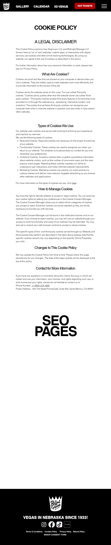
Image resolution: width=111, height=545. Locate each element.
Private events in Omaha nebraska (32, 474)
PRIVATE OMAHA (45, 396)
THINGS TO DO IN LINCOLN (30, 370)
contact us (72, 282)
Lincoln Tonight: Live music (29, 458)
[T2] (67, 524)
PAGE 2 (29, 386)
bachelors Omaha (24, 448)
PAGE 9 (91, 386)
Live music (21, 484)
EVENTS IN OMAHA (58, 363)
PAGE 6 (64, 386)
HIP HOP (74, 363)
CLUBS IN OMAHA (25, 432)
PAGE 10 (21, 389)
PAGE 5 (55, 386)
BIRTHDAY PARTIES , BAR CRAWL (33, 347)
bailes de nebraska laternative (30, 451)
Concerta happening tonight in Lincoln (34, 477)
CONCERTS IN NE (36, 399)
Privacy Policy (66, 531)
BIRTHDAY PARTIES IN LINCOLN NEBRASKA (38, 350)
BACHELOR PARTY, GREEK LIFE (32, 363)
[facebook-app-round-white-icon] (51, 524)
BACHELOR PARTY (59, 376)
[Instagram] (44, 524)
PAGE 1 (19, 386)
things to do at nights (26, 445)
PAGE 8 (82, 386)
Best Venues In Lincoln (27, 487)
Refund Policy (79, 531)
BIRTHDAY (21, 376)
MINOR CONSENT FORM (55, 535)
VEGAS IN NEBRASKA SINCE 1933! (55, 517)
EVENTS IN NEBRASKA (56, 370)
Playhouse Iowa (23, 467)
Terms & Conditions (34, 531)
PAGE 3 (37, 386)
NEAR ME (60, 396)
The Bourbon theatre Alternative (31, 461)
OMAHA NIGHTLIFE (25, 396)
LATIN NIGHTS (58, 347)
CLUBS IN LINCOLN (26, 438)
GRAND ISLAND (71, 360)
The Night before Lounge (28, 464)
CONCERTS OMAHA (26, 380)
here (74, 183)
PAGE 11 (31, 389)
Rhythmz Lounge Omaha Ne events (33, 454)
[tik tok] (59, 524)
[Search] (78, 6)
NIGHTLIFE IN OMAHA (27, 435)
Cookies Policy (52, 531)
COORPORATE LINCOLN (28, 360)
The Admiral (22, 471)
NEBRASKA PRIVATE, (38, 376)
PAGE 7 (73, 386)
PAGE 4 (46, 386)
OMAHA (45, 360)
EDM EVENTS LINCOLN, (28, 353)
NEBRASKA (56, 360)
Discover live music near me (30, 480)
